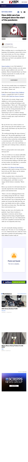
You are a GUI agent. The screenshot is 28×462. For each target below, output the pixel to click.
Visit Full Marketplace (21, 293)
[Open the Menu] (2, 2)
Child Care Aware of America (16, 96)
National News (7, 12)
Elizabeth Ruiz (9, 44)
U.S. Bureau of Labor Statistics (16, 167)
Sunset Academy (6, 66)
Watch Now (24, 2)
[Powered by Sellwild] (24, 371)
